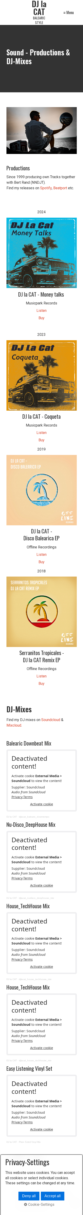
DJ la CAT (11, 816)
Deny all (29, 1196)
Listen (41, 310)
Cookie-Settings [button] (40, 1204)
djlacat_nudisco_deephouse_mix (36, 898)
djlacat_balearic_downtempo (34, 816)
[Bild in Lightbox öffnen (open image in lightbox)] (41, 130)
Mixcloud (13, 725)
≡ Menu (68, 12)
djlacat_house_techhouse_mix (35, 979)
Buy (41, 318)
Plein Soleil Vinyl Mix (30, 1142)
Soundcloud (50, 720)
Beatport (60, 188)
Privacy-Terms (22, 797)
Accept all (52, 1196)
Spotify (46, 188)
